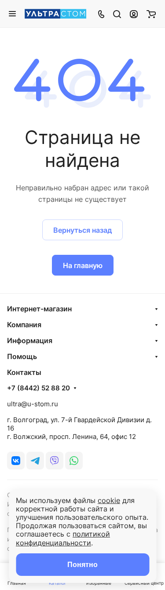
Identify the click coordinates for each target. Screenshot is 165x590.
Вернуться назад (82, 230)
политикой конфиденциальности (63, 538)
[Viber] (54, 460)
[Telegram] (35, 460)
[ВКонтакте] (16, 460)
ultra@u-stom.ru (32, 404)
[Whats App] (74, 460)
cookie (109, 500)
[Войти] (134, 13)
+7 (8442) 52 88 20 (38, 388)
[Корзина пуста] (151, 13)
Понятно (82, 564)
